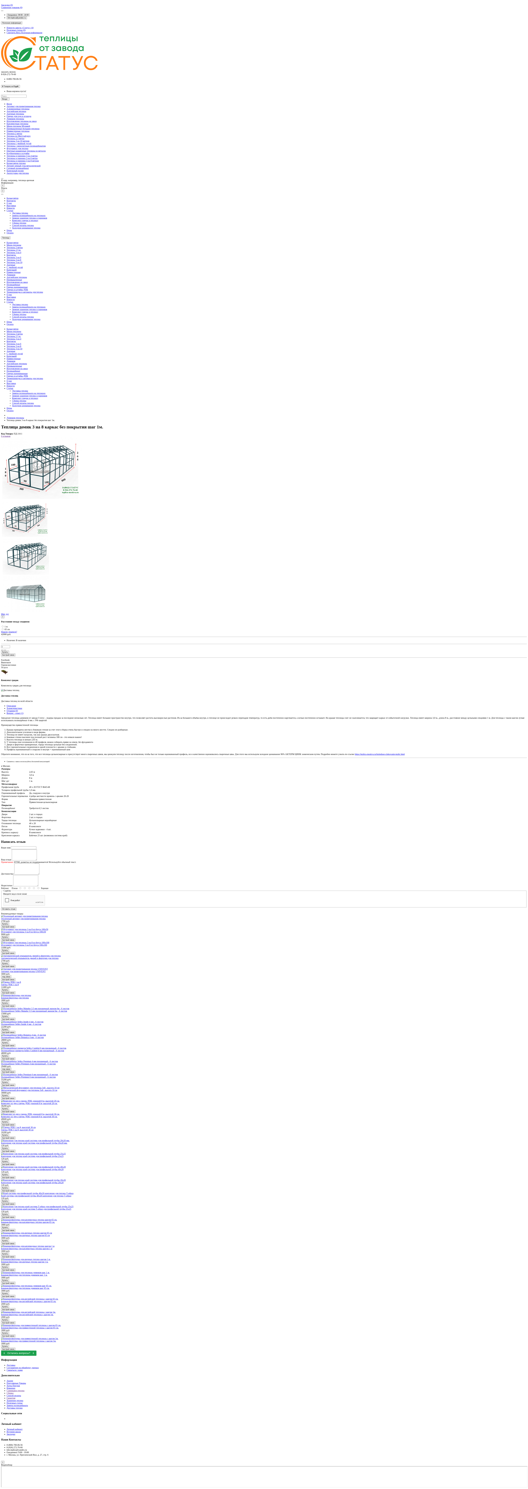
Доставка (11, 1365)
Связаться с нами (15, 1370)
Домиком (11, 275)
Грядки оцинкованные (17, 287)
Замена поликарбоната (17, 1405)
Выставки (11, 205)
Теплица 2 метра (14, 133)
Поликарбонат (13, 285)
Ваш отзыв (6, 859)
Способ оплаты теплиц (23, 225)
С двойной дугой (15, 267)
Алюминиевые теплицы (18, 109)
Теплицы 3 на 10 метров (18, 141)
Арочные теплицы (15, 114)
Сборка (10, 1393)
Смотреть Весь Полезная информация (24, 32)
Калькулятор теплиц (16, 163)
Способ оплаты (14, 1395)
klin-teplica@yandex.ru (17, 18)
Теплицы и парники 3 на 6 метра (22, 158)
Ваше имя (5, 848)
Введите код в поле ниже (15, 894)
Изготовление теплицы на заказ (22, 121)
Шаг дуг (5, 614)
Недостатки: (7, 885)
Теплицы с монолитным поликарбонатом (26, 146)
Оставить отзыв (8, 909)
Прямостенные (14, 272)
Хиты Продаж (13, 1386)
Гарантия (11, 1398)
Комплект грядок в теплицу (25, 220)
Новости (11, 208)
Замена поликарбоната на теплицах (29, 215)
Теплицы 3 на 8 (14, 260)
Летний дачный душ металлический (24, 166)
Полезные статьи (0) (16, 30)
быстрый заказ (8, 927)
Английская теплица (16, 111)
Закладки (11, 1434)
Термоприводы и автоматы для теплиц (25, 292)
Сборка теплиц (19, 223)
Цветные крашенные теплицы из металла (26, 151)
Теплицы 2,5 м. (14, 250)
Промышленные (14, 280)
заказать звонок (8, 72)
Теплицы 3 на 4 (14, 252)
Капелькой (12, 270)
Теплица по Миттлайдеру (19, 136)
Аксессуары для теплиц (18, 173)
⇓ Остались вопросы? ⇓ (18, 1353)
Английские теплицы (17, 277)
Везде (9, 104)
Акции (10, 1381)
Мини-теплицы (14, 245)
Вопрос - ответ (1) (15, 713)
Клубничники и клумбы (18, 153)
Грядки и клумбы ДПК (17, 289)
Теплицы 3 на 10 (14, 262)
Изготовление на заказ (17, 282)
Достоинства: (7, 874)
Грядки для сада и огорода (19, 116)
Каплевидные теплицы (17, 124)
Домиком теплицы (15, 119)
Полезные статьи (15, 1403)
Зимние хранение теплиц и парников (29, 218)
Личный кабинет (15, 1429)
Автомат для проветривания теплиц (24, 106)
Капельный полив (15, 171)
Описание (11, 706)
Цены (9, 230)
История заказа (14, 1432)
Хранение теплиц (15, 1400)
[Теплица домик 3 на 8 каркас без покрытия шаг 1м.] (42, 498)
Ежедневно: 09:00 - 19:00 (18, 15)
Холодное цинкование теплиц (26, 228)
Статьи (10, 210)
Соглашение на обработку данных (23, 1367)
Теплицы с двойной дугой (19, 143)
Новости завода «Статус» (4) (20, 28)
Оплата (10, 233)
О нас (9, 203)
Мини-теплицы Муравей (18, 126)
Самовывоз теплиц (15, 1390)
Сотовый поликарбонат (18, 168)
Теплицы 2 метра (15, 247)
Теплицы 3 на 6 (14, 257)
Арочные (11, 265)
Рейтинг (5, 888)
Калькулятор (12, 198)
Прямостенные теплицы (18, 131)
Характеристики (14, 708)
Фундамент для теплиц (17, 148)
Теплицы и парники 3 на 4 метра (22, 156)
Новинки (11, 1388)
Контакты (11, 200)
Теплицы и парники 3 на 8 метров (23, 161)
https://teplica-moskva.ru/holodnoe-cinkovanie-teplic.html (380, 754)
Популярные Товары (16, 1383)
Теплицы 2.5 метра (15, 138)
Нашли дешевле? (9, 632)
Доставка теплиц (20, 213)
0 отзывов (5, 436)
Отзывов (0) (12, 711)
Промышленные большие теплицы (23, 128)
